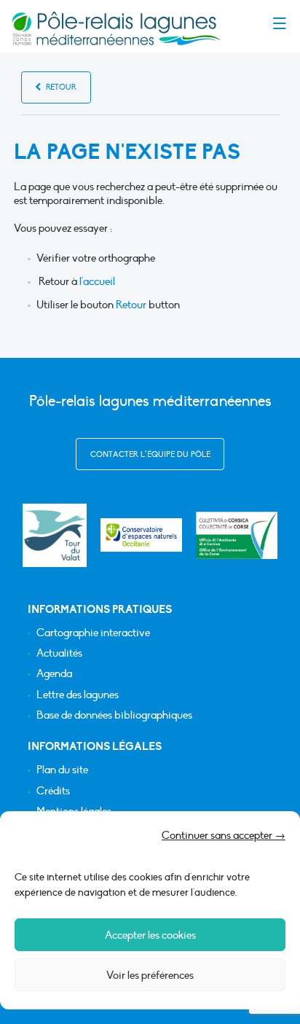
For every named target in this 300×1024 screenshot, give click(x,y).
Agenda (54, 674)
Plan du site (62, 770)
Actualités (59, 653)
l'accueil (97, 281)
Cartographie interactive (93, 633)
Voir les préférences (150, 975)
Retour (60, 87)
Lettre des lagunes (77, 695)
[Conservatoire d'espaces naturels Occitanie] (141, 535)
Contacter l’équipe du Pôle (150, 454)
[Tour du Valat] (54, 535)
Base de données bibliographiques (114, 715)
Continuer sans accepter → (223, 835)
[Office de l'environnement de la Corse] (236, 535)
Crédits (53, 791)
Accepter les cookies (150, 935)
